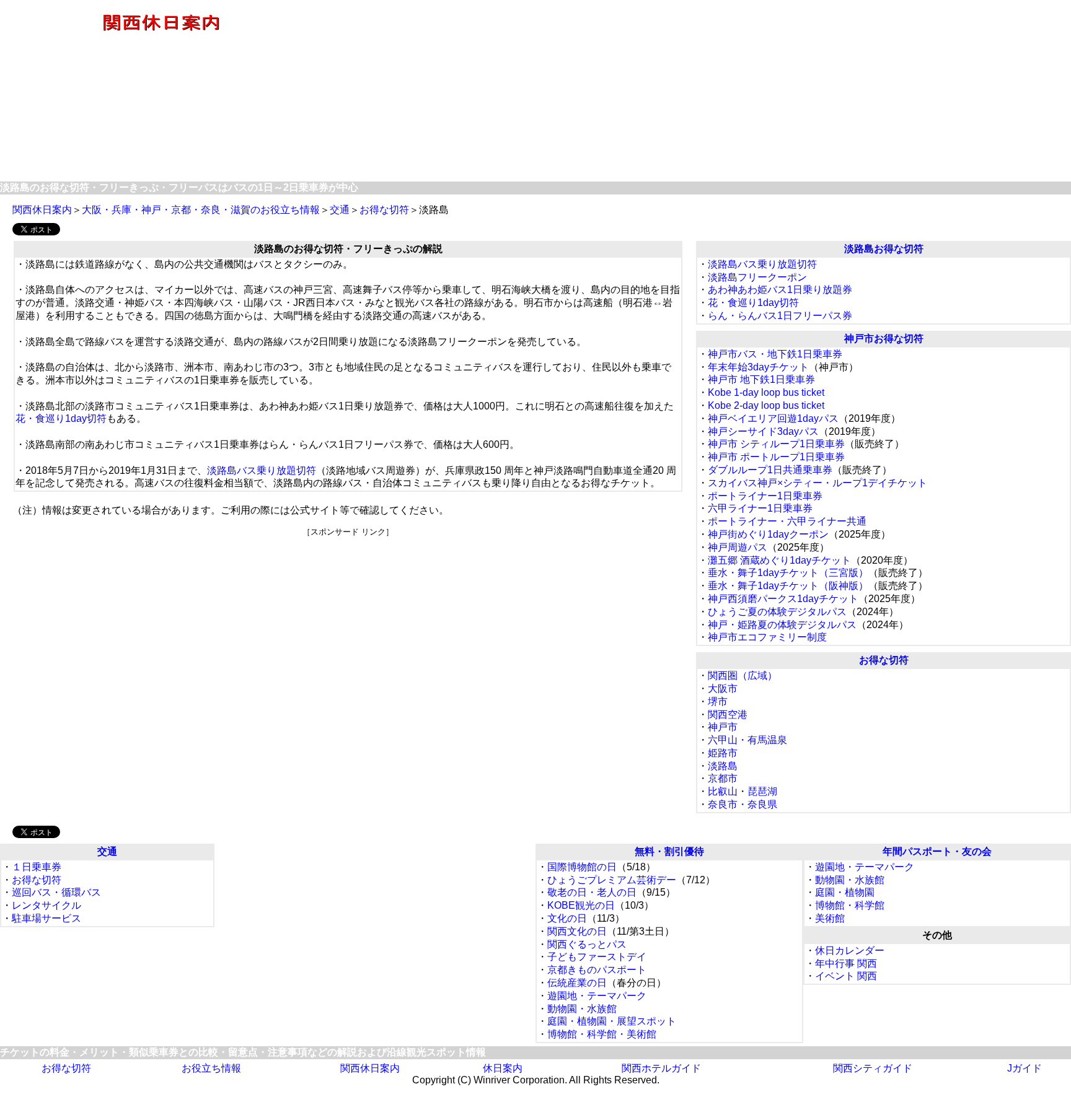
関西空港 (727, 714)
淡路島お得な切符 (883, 248)
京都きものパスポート (596, 969)
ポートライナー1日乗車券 (765, 496)
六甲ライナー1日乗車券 (760, 508)
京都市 (723, 778)
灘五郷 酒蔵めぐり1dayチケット (779, 560)
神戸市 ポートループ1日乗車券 (776, 457)
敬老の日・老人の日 (592, 892)
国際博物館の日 (582, 867)
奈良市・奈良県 (742, 804)
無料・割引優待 (669, 851)
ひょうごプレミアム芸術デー (611, 880)
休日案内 (502, 1068)
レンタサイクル (46, 905)
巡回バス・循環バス (56, 892)
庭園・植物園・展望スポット (611, 1021)
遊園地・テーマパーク (596, 995)
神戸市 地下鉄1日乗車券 (761, 379)
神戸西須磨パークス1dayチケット (783, 598)
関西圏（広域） (742, 675)
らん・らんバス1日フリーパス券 (780, 315)
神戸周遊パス (737, 547)
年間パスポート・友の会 (937, 851)
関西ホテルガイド (661, 1068)
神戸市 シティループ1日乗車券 (776, 444)
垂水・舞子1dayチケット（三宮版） (788, 572)
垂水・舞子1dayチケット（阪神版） (788, 585)
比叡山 (723, 791)
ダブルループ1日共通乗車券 (770, 470)
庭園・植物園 (845, 892)
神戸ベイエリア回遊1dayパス (773, 418)
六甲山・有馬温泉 (747, 740)
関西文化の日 (577, 931)
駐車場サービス (46, 918)
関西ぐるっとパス (587, 944)
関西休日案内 (42, 209)
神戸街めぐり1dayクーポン (768, 534)
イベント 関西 (846, 976)
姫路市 (723, 753)
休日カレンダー (849, 950)
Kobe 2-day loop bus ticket (766, 405)
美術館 (830, 918)
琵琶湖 (762, 791)
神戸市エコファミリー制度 (767, 637)
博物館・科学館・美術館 (601, 1034)
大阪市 (723, 688)
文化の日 (567, 918)
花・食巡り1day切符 (61, 418)
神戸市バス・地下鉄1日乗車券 (775, 354)
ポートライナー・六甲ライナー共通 (787, 521)
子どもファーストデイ (596, 956)
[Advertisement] (696, 91)
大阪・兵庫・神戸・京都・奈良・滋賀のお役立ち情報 (201, 209)
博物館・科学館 (849, 905)
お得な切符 (384, 209)
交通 (340, 209)
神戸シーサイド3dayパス (763, 431)
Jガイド (1024, 1068)
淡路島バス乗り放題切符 (261, 470)
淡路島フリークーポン (757, 277)
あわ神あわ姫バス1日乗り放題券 (780, 289)
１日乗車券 (36, 867)
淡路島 (723, 766)
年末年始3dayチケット (758, 367)
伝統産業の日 (577, 982)
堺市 (718, 701)
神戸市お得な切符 (883, 338)
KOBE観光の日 (581, 905)
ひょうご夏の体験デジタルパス (777, 611)
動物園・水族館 (582, 1008)
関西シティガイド (872, 1068)
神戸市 (723, 727)
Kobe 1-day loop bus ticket (766, 392)
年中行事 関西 (846, 963)
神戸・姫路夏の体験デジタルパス (782, 624)
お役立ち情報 (211, 1068)
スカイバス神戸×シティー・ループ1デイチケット (817, 483)
